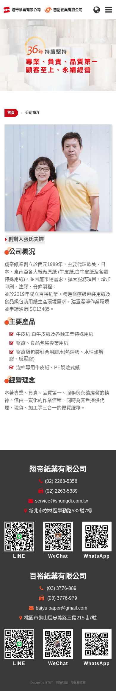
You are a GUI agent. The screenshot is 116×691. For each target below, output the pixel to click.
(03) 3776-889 (61, 588)
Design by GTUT (41, 682)
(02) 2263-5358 (61, 481)
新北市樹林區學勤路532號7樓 (60, 510)
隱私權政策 (78, 682)
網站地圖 (62, 682)
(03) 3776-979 (61, 598)
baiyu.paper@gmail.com (61, 607)
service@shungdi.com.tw (61, 500)
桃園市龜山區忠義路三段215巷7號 (60, 617)
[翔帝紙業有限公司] (51, 9)
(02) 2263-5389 (61, 491)
